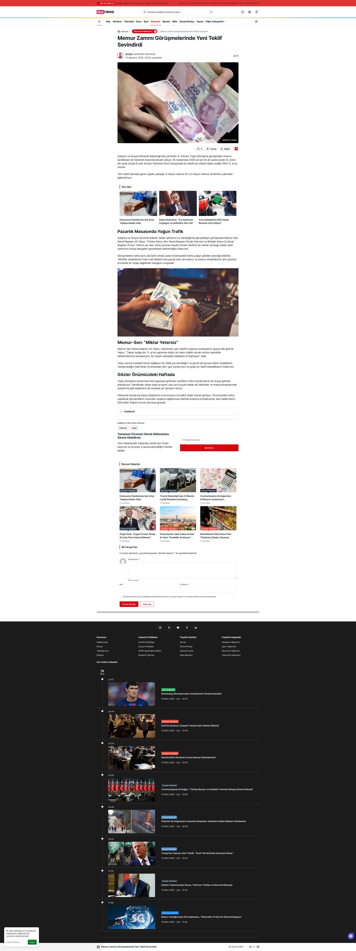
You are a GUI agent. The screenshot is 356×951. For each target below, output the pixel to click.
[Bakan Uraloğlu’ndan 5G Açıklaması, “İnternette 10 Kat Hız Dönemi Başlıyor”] (178, 915)
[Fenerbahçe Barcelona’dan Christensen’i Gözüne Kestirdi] (178, 687)
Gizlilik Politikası (12, 942)
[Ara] (242, 12)
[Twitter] (169, 627)
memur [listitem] (123, 428)
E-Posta (184, 584)
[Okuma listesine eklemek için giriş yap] (236, 149)
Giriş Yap (147, 604)
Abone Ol (209, 448)
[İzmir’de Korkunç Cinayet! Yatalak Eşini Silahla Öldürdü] (178, 724)
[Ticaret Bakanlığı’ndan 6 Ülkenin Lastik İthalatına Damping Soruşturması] (178, 486)
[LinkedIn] (195, 627)
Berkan (129, 54)
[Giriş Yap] (256, 12)
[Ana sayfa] (99, 21)
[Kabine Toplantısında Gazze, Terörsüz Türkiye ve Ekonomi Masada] (178, 883)
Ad (122, 584)
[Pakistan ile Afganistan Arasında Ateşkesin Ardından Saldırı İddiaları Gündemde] (178, 819)
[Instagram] (160, 627)
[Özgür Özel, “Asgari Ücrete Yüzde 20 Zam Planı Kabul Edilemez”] (138, 524)
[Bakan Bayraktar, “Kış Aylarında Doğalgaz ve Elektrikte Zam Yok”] (178, 208)
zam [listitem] (134, 428)
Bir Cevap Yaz (129, 547)
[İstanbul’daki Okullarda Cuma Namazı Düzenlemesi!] (178, 756)
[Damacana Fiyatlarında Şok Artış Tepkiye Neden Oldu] (138, 208)
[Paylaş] (257, 946)
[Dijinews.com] (107, 11)
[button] (249, 12)
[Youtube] (178, 627)
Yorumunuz (134, 559)
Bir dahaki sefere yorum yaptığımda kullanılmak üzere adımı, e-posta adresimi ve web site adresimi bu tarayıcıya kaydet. (169, 597)
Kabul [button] (32, 942)
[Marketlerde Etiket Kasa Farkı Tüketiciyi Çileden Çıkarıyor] (218, 524)
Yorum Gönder (129, 604)
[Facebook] (187, 627)
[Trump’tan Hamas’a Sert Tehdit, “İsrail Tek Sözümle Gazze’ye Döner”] (178, 851)
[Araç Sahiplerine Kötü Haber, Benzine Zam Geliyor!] (217, 208)
